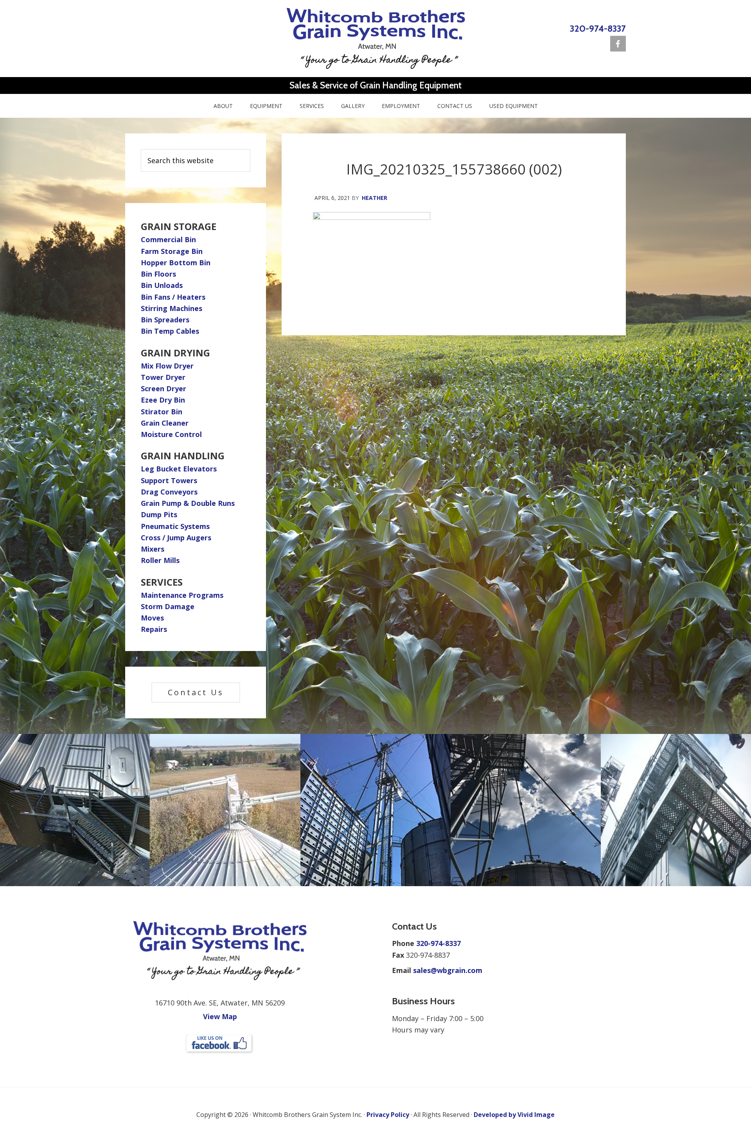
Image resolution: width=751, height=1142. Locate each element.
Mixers (152, 549)
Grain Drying (175, 352)
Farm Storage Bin (172, 251)
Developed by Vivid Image (514, 1114)
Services (162, 581)
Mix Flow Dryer (167, 365)
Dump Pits (159, 514)
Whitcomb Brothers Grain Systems (375, 38)
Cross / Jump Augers (176, 537)
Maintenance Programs (182, 595)
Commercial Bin (168, 239)
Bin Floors (158, 274)
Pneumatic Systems (175, 526)
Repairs (154, 629)
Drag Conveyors (169, 491)
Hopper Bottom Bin (175, 262)
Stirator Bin (161, 411)
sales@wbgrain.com (447, 970)
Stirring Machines (171, 308)
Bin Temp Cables (170, 331)
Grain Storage (178, 226)
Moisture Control (171, 434)
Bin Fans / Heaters (173, 297)
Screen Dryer (163, 388)
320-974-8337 (598, 28)
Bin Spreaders (165, 319)
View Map (220, 1016)
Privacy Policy (388, 1114)
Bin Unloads (162, 285)
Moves (152, 617)
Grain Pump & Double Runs (188, 503)
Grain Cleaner (165, 423)
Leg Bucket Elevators (179, 468)
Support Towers (169, 480)
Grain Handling (183, 455)
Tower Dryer (163, 377)
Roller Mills (160, 560)
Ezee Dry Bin (163, 400)
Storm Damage (167, 606)
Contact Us (196, 692)
